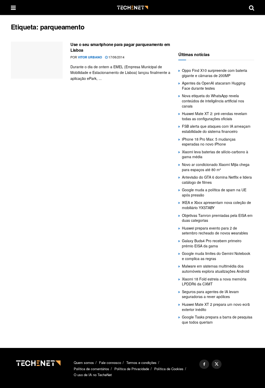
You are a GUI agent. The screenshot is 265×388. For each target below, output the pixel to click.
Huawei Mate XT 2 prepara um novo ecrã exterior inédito (216, 307)
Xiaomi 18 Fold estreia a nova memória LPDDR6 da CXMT (214, 281)
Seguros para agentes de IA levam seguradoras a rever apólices (210, 294)
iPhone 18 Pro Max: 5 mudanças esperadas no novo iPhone (208, 141)
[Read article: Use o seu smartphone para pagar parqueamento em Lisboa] (37, 60)
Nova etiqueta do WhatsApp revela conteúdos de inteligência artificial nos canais (213, 100)
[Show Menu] (13, 7)
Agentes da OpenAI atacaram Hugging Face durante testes (213, 85)
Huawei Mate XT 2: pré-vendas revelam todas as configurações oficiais (214, 116)
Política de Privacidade (131, 368)
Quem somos (84, 362)
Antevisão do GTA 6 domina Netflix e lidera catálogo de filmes (217, 179)
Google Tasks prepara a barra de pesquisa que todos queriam (217, 319)
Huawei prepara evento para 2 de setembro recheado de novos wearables (215, 230)
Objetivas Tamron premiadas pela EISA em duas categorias (217, 218)
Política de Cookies (168, 368)
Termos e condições (141, 362)
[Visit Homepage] (132, 8)
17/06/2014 (116, 57)
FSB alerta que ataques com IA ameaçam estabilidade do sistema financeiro (216, 129)
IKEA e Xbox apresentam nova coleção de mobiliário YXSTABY (216, 205)
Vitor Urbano (90, 57)
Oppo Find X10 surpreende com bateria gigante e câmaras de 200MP (214, 73)
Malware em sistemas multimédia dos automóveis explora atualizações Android (215, 268)
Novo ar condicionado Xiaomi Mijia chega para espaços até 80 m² (215, 167)
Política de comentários (91, 368)
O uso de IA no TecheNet (93, 374)
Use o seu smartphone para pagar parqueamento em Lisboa (120, 47)
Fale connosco (110, 362)
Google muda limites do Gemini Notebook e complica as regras (216, 256)
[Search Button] (251, 7)
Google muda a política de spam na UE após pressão (214, 192)
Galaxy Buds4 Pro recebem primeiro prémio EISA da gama (211, 243)
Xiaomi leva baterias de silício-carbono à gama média (215, 154)
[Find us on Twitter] (217, 364)
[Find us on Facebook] (204, 364)
